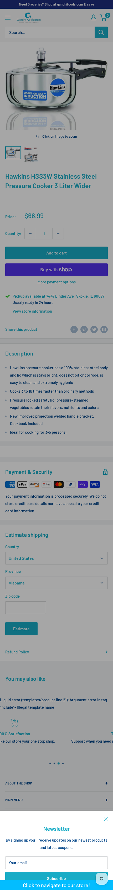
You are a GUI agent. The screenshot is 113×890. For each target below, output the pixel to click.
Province (13, 571)
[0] (103, 17)
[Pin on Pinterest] (84, 329)
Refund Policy (17, 651)
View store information (32, 311)
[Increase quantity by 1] (58, 233)
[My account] (93, 17)
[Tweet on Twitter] (94, 329)
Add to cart (56, 252)
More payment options (57, 281)
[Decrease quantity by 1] (30, 233)
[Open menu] (8, 18)
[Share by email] (104, 329)
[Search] (101, 32)
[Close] (106, 818)
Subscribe (56, 878)
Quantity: (13, 233)
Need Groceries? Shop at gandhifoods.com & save (56, 4)
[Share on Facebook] (74, 329)
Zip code (12, 596)
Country (12, 546)
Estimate (21, 628)
